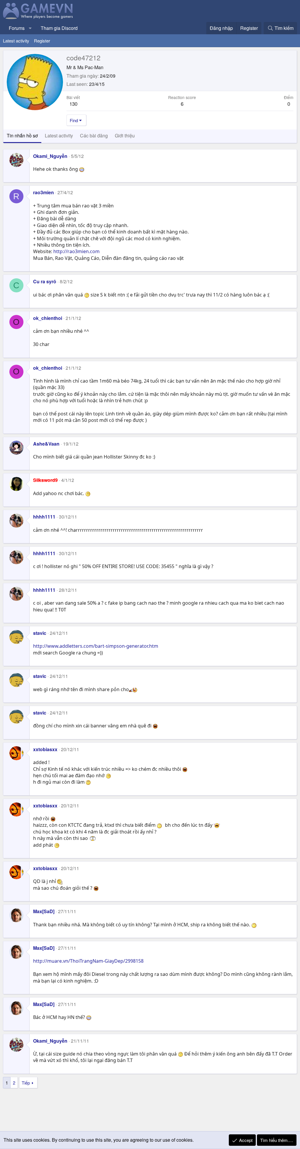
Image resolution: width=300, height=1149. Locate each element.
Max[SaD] (43, 911)
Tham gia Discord (59, 28)
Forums (17, 28)
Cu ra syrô (44, 281)
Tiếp (26, 1083)
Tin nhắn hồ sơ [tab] (22, 135)
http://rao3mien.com (76, 251)
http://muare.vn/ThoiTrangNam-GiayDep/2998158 (88, 961)
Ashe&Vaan (46, 443)
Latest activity (16, 40)
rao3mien (43, 192)
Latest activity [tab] (59, 135)
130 (73, 103)
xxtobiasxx (45, 749)
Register (42, 40)
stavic (39, 633)
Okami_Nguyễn (50, 156)
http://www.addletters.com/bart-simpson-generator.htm (95, 646)
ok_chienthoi (47, 318)
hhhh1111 (44, 516)
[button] (30, 28)
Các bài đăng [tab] (94, 135)
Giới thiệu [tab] (125, 135)
